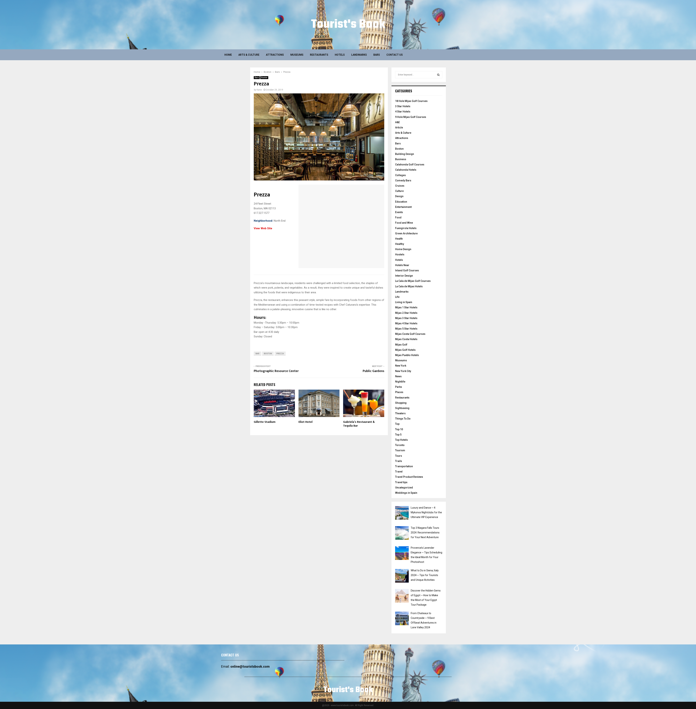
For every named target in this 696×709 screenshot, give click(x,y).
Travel (399, 471)
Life (397, 296)
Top (397, 423)
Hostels (399, 254)
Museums (296, 54)
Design (399, 196)
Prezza (280, 354)
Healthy (399, 244)
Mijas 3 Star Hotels (406, 318)
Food (398, 217)
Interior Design (404, 275)
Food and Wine (404, 222)
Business (400, 159)
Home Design (403, 249)
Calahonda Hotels (405, 169)
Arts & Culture (248, 54)
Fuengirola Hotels (406, 228)
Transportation (404, 466)
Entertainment (403, 206)
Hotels (340, 54)
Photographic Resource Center (276, 371)
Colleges (400, 175)
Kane (259, 90)
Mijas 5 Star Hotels (406, 328)
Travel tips (401, 482)
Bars (376, 54)
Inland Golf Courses (407, 270)
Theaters (400, 413)
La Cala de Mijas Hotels (409, 286)
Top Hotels (401, 439)
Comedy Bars (403, 180)
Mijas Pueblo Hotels (407, 355)
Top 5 (398, 434)
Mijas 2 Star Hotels (406, 312)
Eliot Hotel (305, 422)
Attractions (275, 54)
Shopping (401, 402)
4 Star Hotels (402, 111)
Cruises (399, 185)
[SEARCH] (438, 74)
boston (268, 354)
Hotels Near (402, 265)
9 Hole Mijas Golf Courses (410, 117)
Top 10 (399, 429)
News (398, 376)
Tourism (400, 450)
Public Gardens (373, 371)
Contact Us (394, 54)
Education (401, 201)
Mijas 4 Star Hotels (406, 323)
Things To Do (403, 418)
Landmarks (359, 54)
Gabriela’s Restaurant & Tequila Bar (359, 424)
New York (400, 365)
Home (228, 54)
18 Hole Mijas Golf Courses (411, 101)
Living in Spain (403, 302)
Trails (398, 461)
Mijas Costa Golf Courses (410, 333)
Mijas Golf (401, 344)
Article (399, 127)
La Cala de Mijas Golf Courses (413, 281)
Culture (399, 191)
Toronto (400, 445)
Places (399, 392)
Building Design (404, 154)
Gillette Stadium (265, 422)
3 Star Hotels (402, 106)
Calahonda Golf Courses (409, 164)
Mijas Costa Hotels (406, 339)
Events (399, 212)
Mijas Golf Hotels (405, 349)
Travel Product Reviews (409, 476)
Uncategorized (404, 487)
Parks (398, 386)
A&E (397, 122)
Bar (257, 354)
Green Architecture (406, 233)
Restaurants (319, 54)
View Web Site (263, 228)
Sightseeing (402, 408)
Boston (264, 78)
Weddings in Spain (406, 492)
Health (399, 238)
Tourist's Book (348, 24)
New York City (403, 371)
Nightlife (400, 381)
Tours (398, 455)
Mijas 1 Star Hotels (406, 307)
